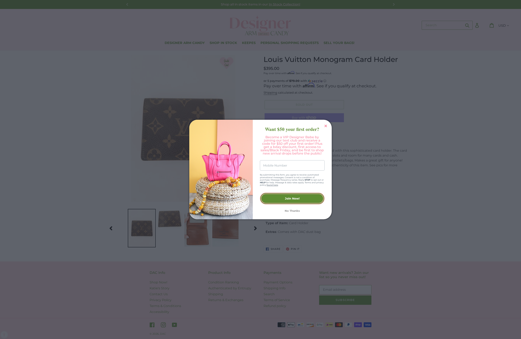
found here (272, 185)
